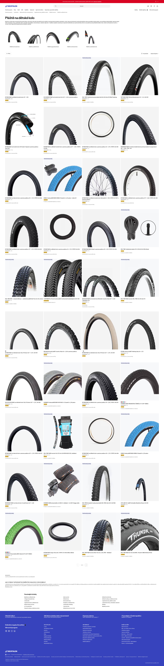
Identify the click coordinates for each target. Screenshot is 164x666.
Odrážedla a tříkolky (68, 604)
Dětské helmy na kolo (29, 604)
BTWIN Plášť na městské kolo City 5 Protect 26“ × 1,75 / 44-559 (21, 352)
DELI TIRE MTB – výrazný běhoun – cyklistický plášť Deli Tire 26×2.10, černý (24, 298)
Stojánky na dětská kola (68, 602)
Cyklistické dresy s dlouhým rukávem (110, 602)
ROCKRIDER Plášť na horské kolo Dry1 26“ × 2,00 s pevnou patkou (61, 97)
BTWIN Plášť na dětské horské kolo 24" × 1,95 (16, 97)
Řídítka (104, 604)
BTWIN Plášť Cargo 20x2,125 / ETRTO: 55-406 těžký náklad (59, 552)
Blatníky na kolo (105, 606)
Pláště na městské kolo (91, 46)
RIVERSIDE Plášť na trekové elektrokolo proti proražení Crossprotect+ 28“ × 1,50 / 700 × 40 (139, 147)
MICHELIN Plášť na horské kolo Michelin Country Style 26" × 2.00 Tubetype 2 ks (98, 299)
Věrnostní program (153, 9)
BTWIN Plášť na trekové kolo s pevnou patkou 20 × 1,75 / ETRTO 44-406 (23, 198)
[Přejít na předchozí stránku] (77, 565)
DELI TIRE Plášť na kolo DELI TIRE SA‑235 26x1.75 (133, 298)
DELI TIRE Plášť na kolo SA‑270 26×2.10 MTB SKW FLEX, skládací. (60, 453)
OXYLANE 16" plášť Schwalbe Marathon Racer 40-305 (134, 503)
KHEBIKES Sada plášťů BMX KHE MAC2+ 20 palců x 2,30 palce (59, 402)
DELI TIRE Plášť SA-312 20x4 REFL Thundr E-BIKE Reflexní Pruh (136, 552)
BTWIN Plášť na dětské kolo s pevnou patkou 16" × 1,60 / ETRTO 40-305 (139, 198)
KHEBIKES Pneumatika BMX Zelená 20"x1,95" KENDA (18, 554)
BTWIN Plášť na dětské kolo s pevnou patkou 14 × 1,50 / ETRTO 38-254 (100, 402)
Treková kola (66, 606)
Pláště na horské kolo (15, 46)
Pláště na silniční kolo (34, 46)
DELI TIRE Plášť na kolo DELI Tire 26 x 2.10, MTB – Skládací (96, 552)
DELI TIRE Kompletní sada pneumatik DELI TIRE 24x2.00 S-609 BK (99, 503)
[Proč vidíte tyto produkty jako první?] (141, 53)
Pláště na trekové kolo (72, 46)
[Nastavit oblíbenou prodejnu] (148, 6)
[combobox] (155, 53)
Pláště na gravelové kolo (53, 46)
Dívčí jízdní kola (67, 600)
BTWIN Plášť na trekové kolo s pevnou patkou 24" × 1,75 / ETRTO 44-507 (23, 453)
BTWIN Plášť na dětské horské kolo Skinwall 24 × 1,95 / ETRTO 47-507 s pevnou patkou (100, 198)
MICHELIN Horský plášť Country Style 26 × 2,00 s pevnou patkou (60, 351)
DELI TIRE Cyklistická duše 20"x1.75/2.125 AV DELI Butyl (135, 249)
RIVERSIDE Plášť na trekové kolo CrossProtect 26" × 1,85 (19, 503)
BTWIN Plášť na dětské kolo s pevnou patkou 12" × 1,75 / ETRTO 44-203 (23, 249)
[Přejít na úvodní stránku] (11, 6)
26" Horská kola (28, 606)
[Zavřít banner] (158, 2)
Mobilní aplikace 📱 (143, 9)
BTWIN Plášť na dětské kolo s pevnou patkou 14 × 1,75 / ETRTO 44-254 (62, 249)
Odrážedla (26, 600)
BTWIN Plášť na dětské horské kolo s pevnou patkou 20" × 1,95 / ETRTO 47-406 (62, 147)
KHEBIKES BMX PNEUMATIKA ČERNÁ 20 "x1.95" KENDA (134, 403)
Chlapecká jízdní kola (29, 598)
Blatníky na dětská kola (29, 597)
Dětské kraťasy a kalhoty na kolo (109, 598)
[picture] (24, 76)
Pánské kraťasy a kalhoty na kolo (31, 608)
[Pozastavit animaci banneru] (156, 2)
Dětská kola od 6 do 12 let (69, 608)
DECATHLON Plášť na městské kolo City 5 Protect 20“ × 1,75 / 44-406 (23, 402)
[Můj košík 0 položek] (157, 6)
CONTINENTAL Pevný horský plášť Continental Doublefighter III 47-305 (61, 298)
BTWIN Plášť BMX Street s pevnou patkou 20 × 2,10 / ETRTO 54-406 (99, 249)
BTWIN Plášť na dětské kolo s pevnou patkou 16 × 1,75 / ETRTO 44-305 (100, 146)
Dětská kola (66, 598)
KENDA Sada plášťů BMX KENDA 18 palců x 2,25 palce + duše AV (60, 198)
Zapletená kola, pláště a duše (109, 600)
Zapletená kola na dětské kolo (31, 602)
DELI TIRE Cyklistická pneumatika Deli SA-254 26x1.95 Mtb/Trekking (99, 97)
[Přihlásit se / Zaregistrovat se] (154, 6)
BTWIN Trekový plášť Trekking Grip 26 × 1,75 (132, 351)
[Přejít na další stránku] (86, 565)
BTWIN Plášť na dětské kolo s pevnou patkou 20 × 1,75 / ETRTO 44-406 (100, 453)
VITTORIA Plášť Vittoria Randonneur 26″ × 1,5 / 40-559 (134, 97)
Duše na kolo (66, 597)
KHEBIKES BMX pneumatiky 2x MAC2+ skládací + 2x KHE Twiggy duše (61, 503)
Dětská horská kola (106, 597)
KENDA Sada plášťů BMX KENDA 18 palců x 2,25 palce (134, 453)
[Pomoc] (151, 6)
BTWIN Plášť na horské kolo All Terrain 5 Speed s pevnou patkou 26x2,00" (21, 147)
